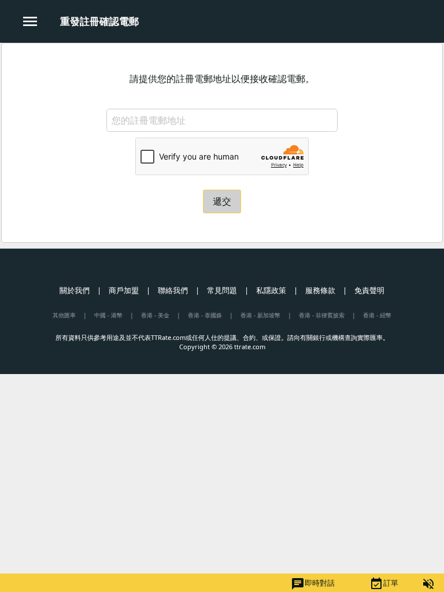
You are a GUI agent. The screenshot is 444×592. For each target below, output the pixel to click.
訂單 (383, 584)
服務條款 (320, 290)
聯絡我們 (173, 290)
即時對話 (313, 584)
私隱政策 (271, 290)
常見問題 (222, 290)
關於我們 (75, 290)
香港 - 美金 (155, 315)
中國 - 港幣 (108, 315)
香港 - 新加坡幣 (260, 315)
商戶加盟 (124, 290)
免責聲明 (369, 290)
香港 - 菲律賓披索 (322, 315)
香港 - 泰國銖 (205, 315)
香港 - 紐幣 (377, 315)
